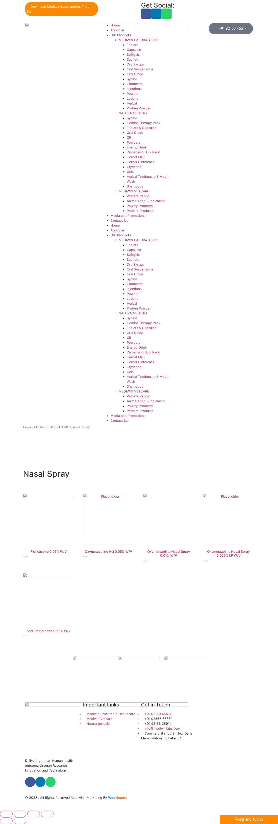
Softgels (133, 54)
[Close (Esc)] (6, 814)
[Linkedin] (156, 14)
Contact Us (119, 220)
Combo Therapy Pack (143, 123)
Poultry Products (140, 206)
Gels (130, 172)
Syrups (132, 79)
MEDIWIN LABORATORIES (138, 40)
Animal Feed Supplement (146, 201)
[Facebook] (146, 14)
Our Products (121, 35)
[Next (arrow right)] (20, 820)
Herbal (132, 103)
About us (117, 30)
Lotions (132, 98)
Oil (129, 137)
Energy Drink (137, 147)
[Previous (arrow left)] (6, 820)
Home (115, 25)
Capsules (134, 50)
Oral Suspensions (140, 69)
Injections (134, 89)
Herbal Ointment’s (140, 162)
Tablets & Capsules (141, 128)
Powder (133, 94)
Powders (133, 142)
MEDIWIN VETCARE (134, 191)
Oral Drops (135, 74)
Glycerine (134, 167)
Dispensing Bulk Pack (143, 152)
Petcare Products (140, 211)
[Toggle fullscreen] (33, 814)
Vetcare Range (138, 196)
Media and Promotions (128, 216)
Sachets (133, 59)
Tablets (132, 45)
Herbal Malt (136, 157)
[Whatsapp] (166, 14)
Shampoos (135, 186)
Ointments (134, 84)
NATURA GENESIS (133, 113)
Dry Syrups (135, 64)
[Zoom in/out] (47, 814)
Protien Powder (139, 108)
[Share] (20, 814)
